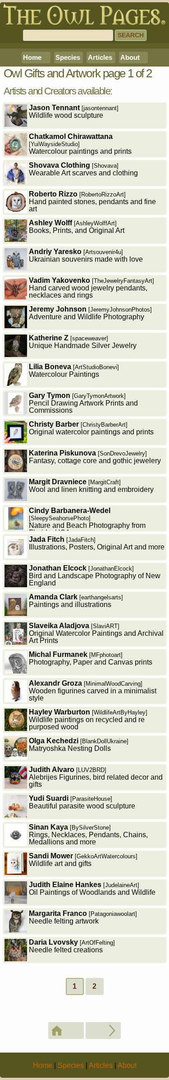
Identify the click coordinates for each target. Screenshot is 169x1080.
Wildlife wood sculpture (74, 111)
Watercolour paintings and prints (80, 144)
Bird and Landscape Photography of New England (94, 575)
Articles (100, 57)
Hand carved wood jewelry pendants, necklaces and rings (91, 288)
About (130, 57)
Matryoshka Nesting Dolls (78, 744)
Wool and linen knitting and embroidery (91, 485)
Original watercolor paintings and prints (91, 428)
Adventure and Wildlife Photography (90, 313)
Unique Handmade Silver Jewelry (83, 341)
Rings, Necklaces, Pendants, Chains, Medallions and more (88, 834)
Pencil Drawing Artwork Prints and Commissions (83, 403)
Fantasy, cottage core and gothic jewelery (95, 456)
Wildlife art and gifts (83, 859)
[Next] (103, 1030)
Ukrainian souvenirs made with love (86, 255)
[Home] (66, 1030)
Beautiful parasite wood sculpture (82, 802)
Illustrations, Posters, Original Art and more (96, 543)
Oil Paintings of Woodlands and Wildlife (92, 888)
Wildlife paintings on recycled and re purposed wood (88, 719)
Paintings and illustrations (76, 600)
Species (67, 57)
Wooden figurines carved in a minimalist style (92, 690)
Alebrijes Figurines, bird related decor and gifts (96, 777)
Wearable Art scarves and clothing (83, 169)
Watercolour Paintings (74, 370)
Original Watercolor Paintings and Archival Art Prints (96, 633)
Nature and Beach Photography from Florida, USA (87, 519)
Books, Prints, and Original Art (76, 226)
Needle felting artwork (83, 917)
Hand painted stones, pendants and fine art (92, 201)
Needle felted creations (72, 946)
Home (32, 57)
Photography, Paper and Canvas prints (90, 658)
